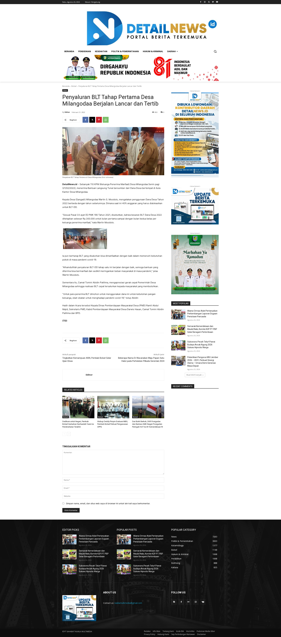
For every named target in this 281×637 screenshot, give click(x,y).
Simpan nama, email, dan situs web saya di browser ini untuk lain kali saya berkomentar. (108, 503)
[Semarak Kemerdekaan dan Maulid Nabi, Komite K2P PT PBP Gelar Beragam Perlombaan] (178, 330)
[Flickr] (188, 602)
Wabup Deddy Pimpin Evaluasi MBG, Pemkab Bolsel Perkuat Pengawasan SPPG (112, 424)
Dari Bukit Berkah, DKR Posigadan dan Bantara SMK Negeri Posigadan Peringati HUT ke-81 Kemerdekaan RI (147, 424)
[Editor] (74, 374)
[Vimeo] (213, 2)
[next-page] (69, 434)
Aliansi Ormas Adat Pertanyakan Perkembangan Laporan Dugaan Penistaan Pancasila (202, 314)
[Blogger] (174, 602)
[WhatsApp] (106, 120)
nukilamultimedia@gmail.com (128, 603)
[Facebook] (200, 2)
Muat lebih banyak (194, 375)
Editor (67, 112)
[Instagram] (205, 2)
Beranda (66, 86)
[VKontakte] (203, 602)
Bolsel (74, 86)
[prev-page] (64, 434)
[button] (215, 51)
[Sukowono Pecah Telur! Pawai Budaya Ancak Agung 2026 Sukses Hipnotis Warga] (178, 345)
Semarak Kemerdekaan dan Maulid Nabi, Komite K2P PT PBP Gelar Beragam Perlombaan (202, 329)
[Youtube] (217, 2)
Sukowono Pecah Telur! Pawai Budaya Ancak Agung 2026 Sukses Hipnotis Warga (201, 345)
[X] (209, 2)
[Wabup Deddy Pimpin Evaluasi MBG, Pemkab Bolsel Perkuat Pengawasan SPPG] (113, 407)
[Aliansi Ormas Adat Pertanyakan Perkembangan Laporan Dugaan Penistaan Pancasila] (178, 314)
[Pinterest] (99, 120)
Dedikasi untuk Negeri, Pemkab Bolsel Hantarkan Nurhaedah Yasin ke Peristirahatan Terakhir (78, 424)
